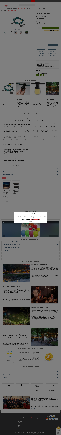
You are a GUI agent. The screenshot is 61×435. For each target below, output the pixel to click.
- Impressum (30, 221)
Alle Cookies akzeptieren (35, 219)
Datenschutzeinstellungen (26, 219)
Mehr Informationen (30, 217)
